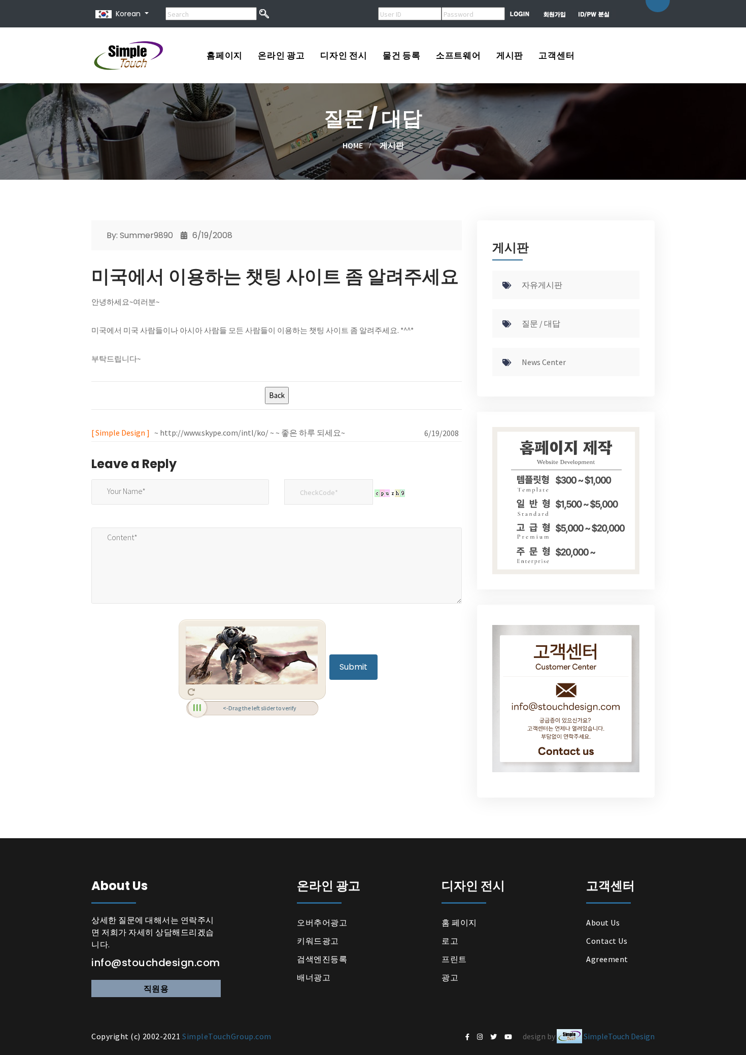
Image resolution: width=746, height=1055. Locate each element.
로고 (450, 941)
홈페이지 (225, 55)
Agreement (607, 959)
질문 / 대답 (541, 323)
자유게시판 (542, 285)
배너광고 (313, 977)
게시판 (509, 55)
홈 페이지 (459, 922)
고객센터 (556, 55)
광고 (450, 977)
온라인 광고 (281, 55)
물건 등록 (402, 55)
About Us (603, 922)
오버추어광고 (322, 922)
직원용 (156, 988)
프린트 (454, 959)
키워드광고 (318, 941)
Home (353, 145)
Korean (126, 14)
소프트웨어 (458, 55)
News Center (544, 362)
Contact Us (606, 941)
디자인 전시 (343, 55)
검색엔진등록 (322, 959)
